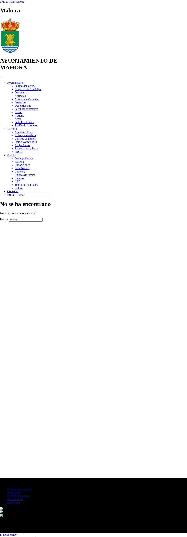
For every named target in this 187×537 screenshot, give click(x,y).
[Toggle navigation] (1, 77)
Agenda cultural (24, 132)
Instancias (20, 102)
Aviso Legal (14, 492)
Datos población (24, 158)
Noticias (19, 115)
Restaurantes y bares (26, 148)
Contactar (12, 191)
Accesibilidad (15, 499)
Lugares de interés (25, 138)
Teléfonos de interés (26, 184)
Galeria (19, 188)
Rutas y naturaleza (25, 135)
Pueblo (11, 155)
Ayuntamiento (15, 82)
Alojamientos (22, 145)
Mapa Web (13, 502)
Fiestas (18, 151)
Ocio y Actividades (26, 141)
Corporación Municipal (28, 89)
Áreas (18, 118)
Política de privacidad (19, 489)
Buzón (18, 112)
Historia (19, 161)
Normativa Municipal (27, 99)
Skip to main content (12, 1)
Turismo (12, 128)
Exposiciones (22, 164)
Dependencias (23, 105)
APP (17, 181)
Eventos (19, 178)
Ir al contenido (8, 534)
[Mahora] (10, 51)
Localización (22, 168)
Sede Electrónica (24, 122)
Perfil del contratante (26, 109)
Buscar (11, 194)
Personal (19, 92)
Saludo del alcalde (25, 85)
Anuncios (20, 95)
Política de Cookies (18, 495)
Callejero (20, 171)
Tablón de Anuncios (26, 125)
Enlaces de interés (25, 174)
